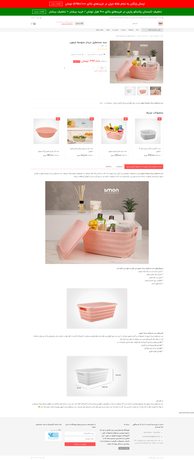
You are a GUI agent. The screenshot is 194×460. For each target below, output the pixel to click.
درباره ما (123, 30)
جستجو (78, 23)
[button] (33, 23)
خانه (137, 30)
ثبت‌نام (33, 18)
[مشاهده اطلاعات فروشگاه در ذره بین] (55, 430)
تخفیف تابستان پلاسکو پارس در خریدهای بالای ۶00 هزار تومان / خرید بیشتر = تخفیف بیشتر (105, 12)
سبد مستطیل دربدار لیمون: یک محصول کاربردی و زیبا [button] (144, 167)
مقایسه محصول (76, 54)
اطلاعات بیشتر (56, 4)
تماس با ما (115, 30)
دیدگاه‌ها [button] (109, 167)
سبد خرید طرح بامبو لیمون (117, 151)
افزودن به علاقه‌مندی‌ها (95, 54)
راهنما (107, 30)
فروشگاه (131, 30)
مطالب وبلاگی (99, 30)
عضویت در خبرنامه (80, 444)
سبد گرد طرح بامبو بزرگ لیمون (48, 151)
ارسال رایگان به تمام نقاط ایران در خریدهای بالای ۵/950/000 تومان (104, 4)
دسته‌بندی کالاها (153, 30)
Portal (150, 458)
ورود (38, 18)
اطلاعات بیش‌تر (39, 12)
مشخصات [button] (119, 167)
